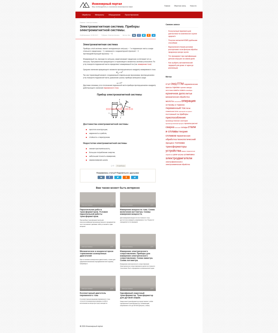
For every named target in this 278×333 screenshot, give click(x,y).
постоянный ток (172, 114)
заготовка (169, 90)
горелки (176, 87)
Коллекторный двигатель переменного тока (93, 294)
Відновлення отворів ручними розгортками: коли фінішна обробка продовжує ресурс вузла (182, 49)
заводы (189, 87)
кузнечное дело (175, 93)
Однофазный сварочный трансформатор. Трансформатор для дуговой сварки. (136, 295)
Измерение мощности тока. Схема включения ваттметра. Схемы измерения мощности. (137, 211)
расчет (195, 123)
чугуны (181, 154)
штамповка (189, 154)
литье (188, 93)
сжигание (177, 127)
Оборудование (114, 15)
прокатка (187, 123)
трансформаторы (176, 146)
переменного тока (111, 88)
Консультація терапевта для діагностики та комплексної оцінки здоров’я (182, 33)
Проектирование (132, 15)
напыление (177, 101)
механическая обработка (178, 97)
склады (184, 127)
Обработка (86, 15)
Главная (167, 6)
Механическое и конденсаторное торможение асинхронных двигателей (96, 253)
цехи (175, 154)
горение (183, 87)
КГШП (168, 84)
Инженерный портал (107, 4)
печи (188, 108)
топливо (180, 142)
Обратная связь (180, 6)
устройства (173, 150)
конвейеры (188, 90)
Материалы (99, 15)
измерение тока (144, 64)
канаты (176, 90)
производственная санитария (177, 121)
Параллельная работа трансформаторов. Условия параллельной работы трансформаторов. (94, 213)
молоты (170, 101)
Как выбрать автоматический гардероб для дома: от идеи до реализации (180, 65)
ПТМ (180, 84)
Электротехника (113, 35)
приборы (121, 166)
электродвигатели (179, 158)
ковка (182, 90)
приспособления (176, 117)
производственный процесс (175, 123)
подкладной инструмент (185, 111)
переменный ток (176, 108)
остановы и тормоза (175, 105)
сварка (170, 127)
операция (188, 101)
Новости (193, 6)
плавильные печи (172, 111)
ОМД (174, 83)
